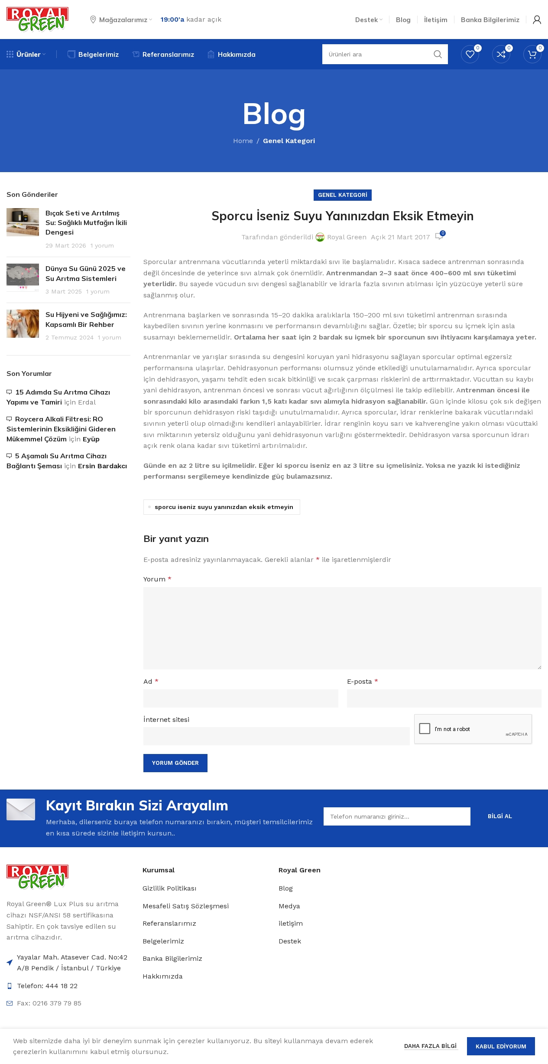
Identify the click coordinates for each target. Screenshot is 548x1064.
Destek (290, 941)
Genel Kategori (289, 141)
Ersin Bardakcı (102, 466)
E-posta (362, 681)
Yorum (157, 579)
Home (243, 141)
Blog (286, 888)
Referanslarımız (169, 923)
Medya (289, 906)
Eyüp (91, 439)
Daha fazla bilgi (431, 1046)
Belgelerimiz (163, 941)
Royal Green (346, 237)
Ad (151, 681)
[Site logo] (37, 19)
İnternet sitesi (166, 719)
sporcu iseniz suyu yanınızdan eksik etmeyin (224, 506)
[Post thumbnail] (22, 229)
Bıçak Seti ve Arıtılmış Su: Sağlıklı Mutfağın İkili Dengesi (86, 223)
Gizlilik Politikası (170, 888)
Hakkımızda (163, 976)
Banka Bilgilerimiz (172, 958)
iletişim (291, 923)
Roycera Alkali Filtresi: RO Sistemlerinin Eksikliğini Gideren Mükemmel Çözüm (61, 429)
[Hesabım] (537, 19)
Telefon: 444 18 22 (47, 986)
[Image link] (37, 876)
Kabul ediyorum (501, 1046)
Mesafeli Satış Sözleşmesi (186, 906)
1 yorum (102, 245)
